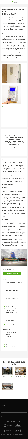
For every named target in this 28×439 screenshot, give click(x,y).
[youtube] (13, 422)
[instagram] (16, 422)
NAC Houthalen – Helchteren (11, 273)
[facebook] (8, 422)
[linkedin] (10, 422)
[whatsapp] (19, 422)
